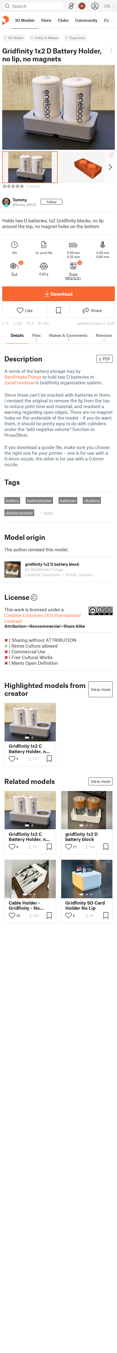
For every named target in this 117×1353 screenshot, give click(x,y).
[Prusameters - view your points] (81, 6)
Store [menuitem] (46, 20)
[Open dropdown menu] (111, 50)
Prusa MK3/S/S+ (73, 276)
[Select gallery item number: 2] (32, 738)
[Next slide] (110, 167)
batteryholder (39, 500)
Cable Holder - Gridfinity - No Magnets (24, 905)
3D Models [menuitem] (25, 20)
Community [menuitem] (86, 20)
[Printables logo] (5, 20)
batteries (68, 500)
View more (100, 689)
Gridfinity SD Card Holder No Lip (85, 905)
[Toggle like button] (12, 759)
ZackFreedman (20, 382)
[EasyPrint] (71, 6)
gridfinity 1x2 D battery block (81, 836)
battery (12, 500)
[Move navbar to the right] (111, 20)
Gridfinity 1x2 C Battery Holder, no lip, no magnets (28, 748)
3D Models (15, 38)
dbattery (92, 500)
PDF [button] (106, 358)
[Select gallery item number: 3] (91, 825)
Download (61, 294)
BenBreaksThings (22, 376)
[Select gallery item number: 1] (27, 738)
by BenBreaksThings (44, 569)
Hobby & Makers (46, 38)
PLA (14, 274)
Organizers (77, 38)
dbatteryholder (19, 512)
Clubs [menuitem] (63, 20)
